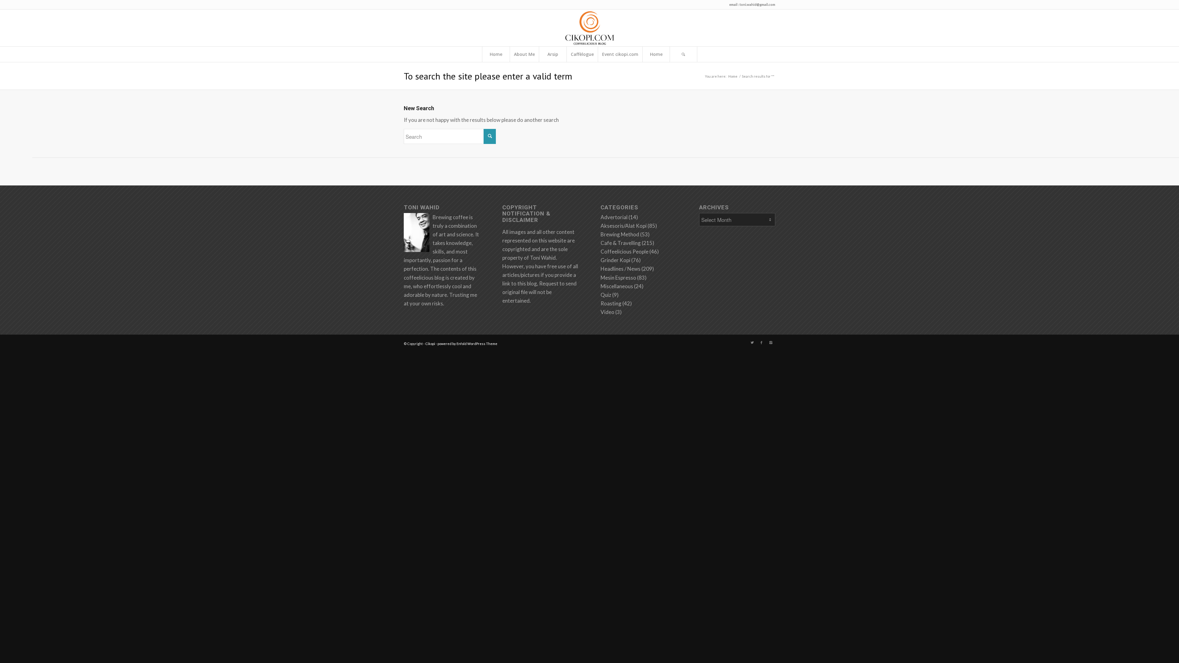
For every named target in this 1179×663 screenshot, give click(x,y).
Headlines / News (620, 269)
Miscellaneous (617, 286)
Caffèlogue (582, 54)
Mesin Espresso (618, 277)
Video (607, 312)
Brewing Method (620, 234)
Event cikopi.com (620, 54)
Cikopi (430, 344)
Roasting (611, 303)
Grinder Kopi (615, 260)
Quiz (606, 295)
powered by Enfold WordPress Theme (467, 344)
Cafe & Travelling (621, 243)
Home (496, 54)
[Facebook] (761, 342)
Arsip (552, 54)
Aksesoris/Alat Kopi (624, 226)
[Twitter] (752, 342)
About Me (524, 54)
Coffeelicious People (624, 251)
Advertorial (614, 217)
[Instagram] (770, 342)
